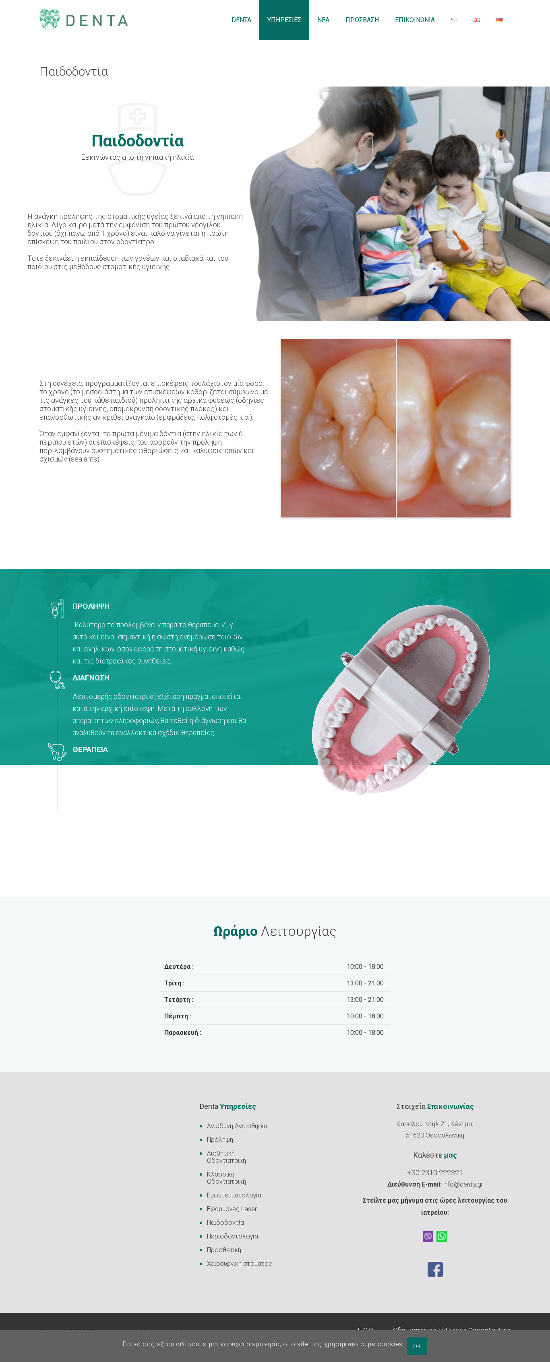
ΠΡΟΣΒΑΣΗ (362, 20)
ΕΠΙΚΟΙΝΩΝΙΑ (415, 20)
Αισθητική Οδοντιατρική (226, 1157)
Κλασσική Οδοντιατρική (226, 1177)
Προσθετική (224, 1250)
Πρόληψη (220, 1140)
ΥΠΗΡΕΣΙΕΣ (284, 20)
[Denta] (83, 20)
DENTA (241, 20)
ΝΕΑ (323, 20)
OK (417, 1346)
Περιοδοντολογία (232, 1236)
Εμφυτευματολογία (234, 1195)
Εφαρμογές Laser (232, 1209)
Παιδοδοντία (225, 1222)
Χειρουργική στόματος (239, 1263)
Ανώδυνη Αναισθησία (237, 1126)
